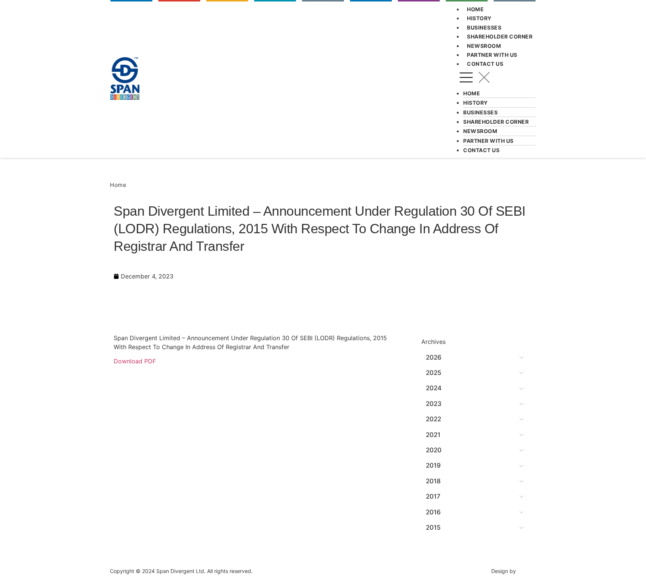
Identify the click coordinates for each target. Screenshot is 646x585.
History (479, 18)
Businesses (484, 27)
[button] (496, 78)
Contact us (485, 64)
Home (475, 9)
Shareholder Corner (499, 36)
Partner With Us (492, 55)
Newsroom (484, 46)
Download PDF (135, 361)
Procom (526, 571)
